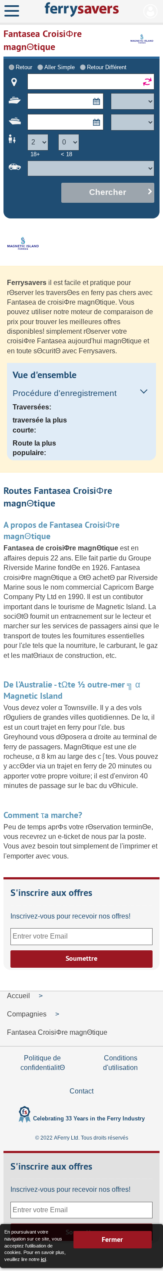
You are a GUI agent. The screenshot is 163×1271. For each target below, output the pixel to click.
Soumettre (81, 958)
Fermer (112, 1239)
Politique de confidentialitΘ (42, 1062)
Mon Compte (150, 11)
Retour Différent (106, 67)
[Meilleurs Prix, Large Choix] (81, 9)
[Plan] (14, 82)
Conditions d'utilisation (120, 1062)
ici (43, 1259)
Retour (24, 67)
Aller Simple (59, 67)
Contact (81, 1091)
